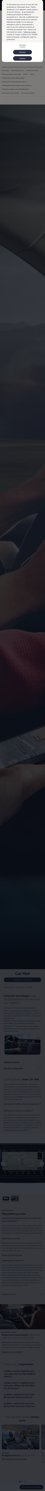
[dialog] (22, 745)
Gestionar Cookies (22, 46)
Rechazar (22, 52)
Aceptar (22, 58)
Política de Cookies (30, 32)
